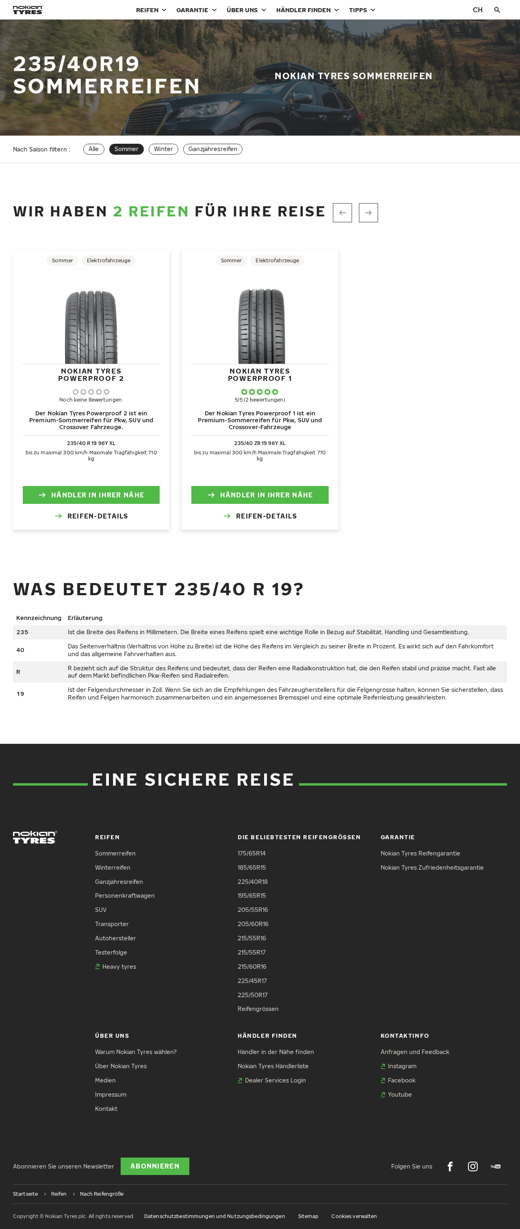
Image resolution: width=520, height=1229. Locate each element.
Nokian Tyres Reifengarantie (420, 853)
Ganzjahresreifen (212, 148)
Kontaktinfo (405, 1035)
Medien (105, 1080)
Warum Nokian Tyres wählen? (136, 1051)
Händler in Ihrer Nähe (97, 495)
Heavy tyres (119, 966)
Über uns (242, 9)
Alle (94, 148)
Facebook (402, 1080)
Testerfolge (111, 952)
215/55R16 (252, 938)
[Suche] (497, 9)
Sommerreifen (115, 853)
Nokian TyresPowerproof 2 (91, 374)
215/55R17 (252, 952)
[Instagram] (473, 1166)
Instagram (402, 1066)
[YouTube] (495, 1166)
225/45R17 (252, 980)
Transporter (112, 923)
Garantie (192, 9)
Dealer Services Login (275, 1080)
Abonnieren (155, 1166)
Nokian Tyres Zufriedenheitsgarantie (432, 867)
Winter (163, 148)
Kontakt (106, 1108)
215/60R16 (252, 966)
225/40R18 (253, 881)
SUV (100, 909)
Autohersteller (115, 938)
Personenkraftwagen (125, 895)
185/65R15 (252, 867)
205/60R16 (253, 923)
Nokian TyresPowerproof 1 (260, 374)
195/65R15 (252, 895)
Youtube (400, 1094)
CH (478, 9)
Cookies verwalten (354, 1216)
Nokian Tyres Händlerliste (273, 1066)
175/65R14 (252, 853)
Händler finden (303, 9)
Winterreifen (112, 867)
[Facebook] (450, 1166)
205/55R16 (253, 909)
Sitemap (308, 1216)
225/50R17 (253, 994)
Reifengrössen (258, 1008)
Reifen (147, 9)
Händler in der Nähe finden (276, 1051)
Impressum (110, 1094)
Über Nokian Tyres (121, 1066)
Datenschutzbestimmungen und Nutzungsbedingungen (214, 1216)
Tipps (358, 9)
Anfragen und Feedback (415, 1051)
